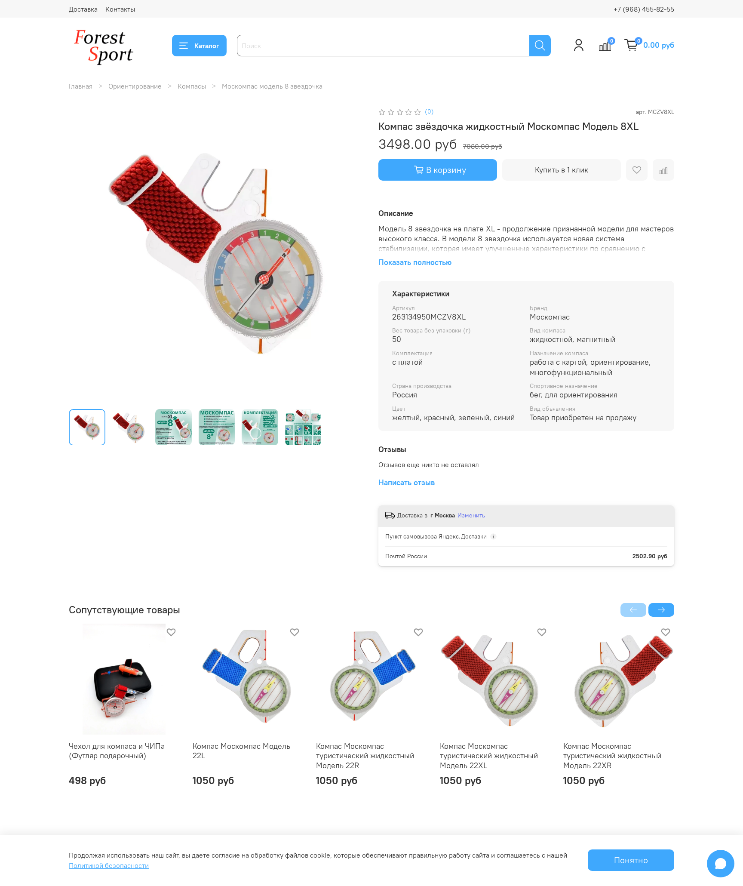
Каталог (206, 45)
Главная (80, 86)
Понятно (631, 860)
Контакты (120, 9)
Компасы (192, 86)
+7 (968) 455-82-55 (644, 9)
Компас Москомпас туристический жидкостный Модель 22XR (612, 755)
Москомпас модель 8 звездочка (272, 86)
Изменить (471, 515)
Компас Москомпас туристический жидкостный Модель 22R (365, 755)
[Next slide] (351, 254)
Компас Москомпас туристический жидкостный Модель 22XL (489, 755)
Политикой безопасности (109, 865)
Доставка (83, 9)
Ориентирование (135, 86)
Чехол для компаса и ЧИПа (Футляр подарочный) (117, 750)
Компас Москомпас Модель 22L (241, 750)
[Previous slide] (82, 254)
